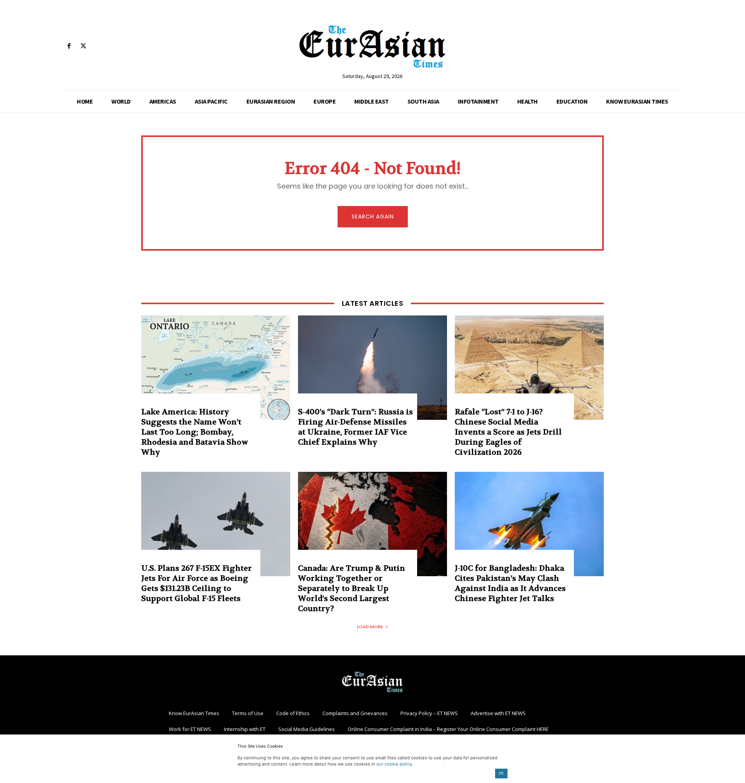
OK (501, 773)
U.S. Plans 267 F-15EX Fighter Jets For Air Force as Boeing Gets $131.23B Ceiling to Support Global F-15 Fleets (196, 583)
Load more (370, 627)
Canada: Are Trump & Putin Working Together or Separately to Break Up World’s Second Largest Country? (351, 588)
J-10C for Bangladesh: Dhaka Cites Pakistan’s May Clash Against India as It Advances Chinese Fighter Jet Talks (510, 583)
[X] (83, 46)
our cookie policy (394, 764)
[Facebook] (69, 46)
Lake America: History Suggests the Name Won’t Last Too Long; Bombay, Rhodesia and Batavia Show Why (194, 432)
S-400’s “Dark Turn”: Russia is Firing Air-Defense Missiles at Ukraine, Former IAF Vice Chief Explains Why (355, 427)
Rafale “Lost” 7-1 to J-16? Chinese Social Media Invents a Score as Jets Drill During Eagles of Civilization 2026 (508, 432)
